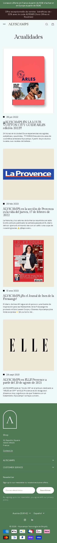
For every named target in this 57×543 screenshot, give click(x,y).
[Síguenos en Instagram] (25, 520)
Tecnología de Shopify (38, 526)
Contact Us (8, 450)
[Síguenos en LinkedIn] (32, 520)
